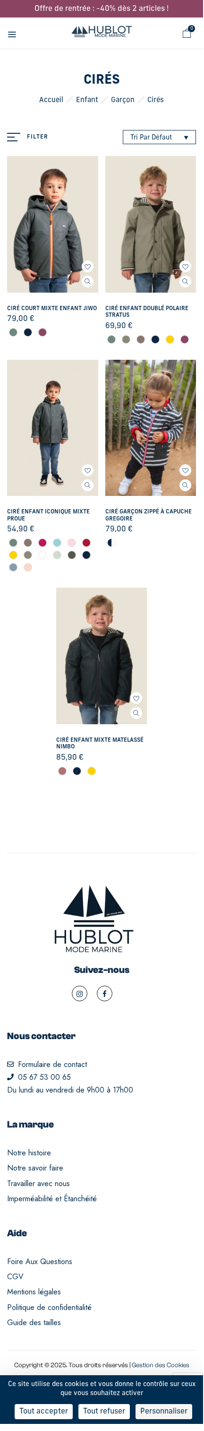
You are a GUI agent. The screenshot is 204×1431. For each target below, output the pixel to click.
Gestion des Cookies (160, 1365)
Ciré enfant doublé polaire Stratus (146, 312)
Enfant (87, 100)
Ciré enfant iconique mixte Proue (48, 515)
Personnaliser (163, 1411)
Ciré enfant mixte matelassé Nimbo (100, 743)
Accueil (51, 100)
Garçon (123, 100)
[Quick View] (88, 281)
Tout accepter (43, 1411)
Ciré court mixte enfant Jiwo (52, 309)
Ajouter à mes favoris (88, 266)
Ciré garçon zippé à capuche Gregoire (148, 515)
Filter (37, 137)
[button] (187, 33)
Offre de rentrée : (101, 9)
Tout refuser (104, 1411)
